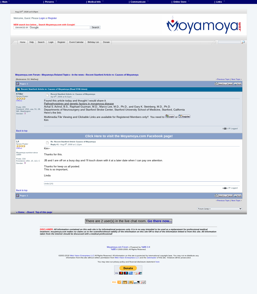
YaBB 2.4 (145, 247)
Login (42, 18)
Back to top (21, 131)
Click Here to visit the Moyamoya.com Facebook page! (129, 136)
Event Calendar (76, 42)
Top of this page (43, 212)
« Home (20, 212)
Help (32, 42)
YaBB (113, 249)
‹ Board (30, 212)
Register (52, 18)
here (158, 262)
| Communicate (138, 2)
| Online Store (180, 2)
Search (41, 42)
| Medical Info (94, 2)
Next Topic (235, 79)
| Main (5, 2)
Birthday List (93, 42)
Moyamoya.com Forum (27, 75)
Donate (106, 42)
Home (22, 42)
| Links (219, 2)
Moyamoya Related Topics (56, 75)
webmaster (151, 258)
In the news (78, 75)
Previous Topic (223, 79)
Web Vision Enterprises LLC (82, 256)
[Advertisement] (128, 55)
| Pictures (50, 2)
